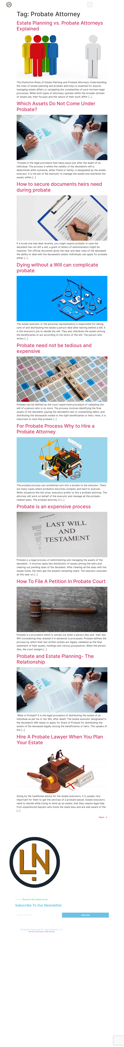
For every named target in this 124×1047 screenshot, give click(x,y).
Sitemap (31, 932)
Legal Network (50, 932)
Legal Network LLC (53, 929)
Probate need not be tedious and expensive (54, 348)
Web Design (40, 932)
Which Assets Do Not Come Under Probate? (56, 106)
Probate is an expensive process (54, 506)
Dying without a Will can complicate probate (57, 267)
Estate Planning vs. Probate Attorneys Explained (60, 26)
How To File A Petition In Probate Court (61, 581)
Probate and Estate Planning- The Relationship (55, 659)
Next (103, 817)
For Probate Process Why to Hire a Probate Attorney (56, 429)
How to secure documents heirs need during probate (59, 187)
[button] (90, 5)
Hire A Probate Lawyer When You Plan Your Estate (60, 739)
